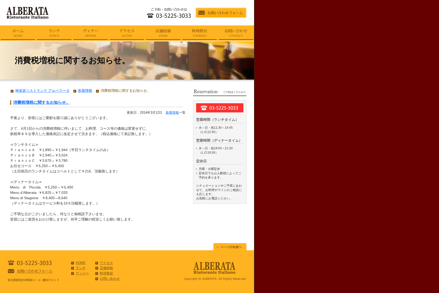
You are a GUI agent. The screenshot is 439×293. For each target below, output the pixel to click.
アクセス (106, 263)
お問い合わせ (110, 279)
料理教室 (106, 273)
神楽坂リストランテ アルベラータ (42, 91)
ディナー (82, 273)
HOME (81, 263)
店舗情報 (106, 268)
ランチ (81, 268)
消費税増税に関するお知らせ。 (41, 102)
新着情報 (172, 112)
